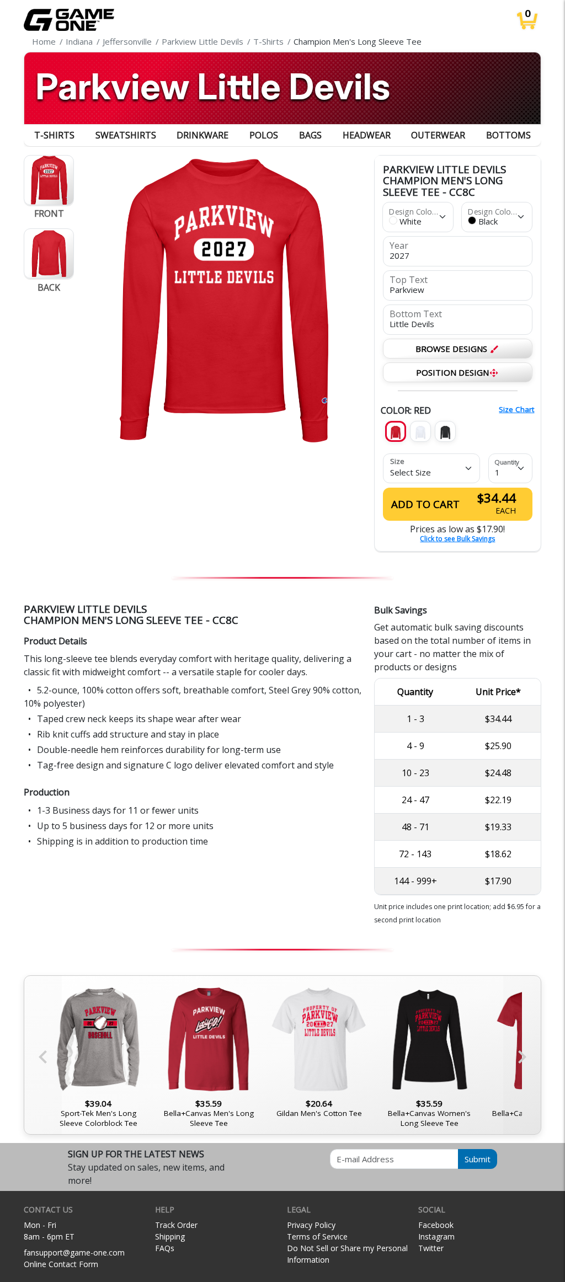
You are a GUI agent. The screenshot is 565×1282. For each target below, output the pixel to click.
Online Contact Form (61, 1264)
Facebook (436, 1225)
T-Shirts (54, 135)
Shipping (170, 1236)
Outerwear (438, 135)
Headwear (367, 135)
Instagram (436, 1236)
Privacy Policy (311, 1225)
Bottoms (508, 135)
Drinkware (202, 135)
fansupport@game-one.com (74, 1252)
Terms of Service (317, 1236)
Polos (263, 135)
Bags (310, 135)
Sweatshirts (125, 135)
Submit (478, 1159)
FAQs (164, 1248)
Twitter (431, 1248)
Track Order (176, 1225)
